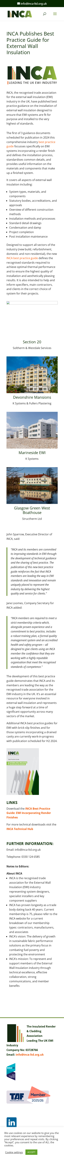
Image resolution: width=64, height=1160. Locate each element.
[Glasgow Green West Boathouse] (32, 504)
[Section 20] (32, 338)
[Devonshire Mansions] (32, 393)
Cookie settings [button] (14, 1152)
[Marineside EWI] (32, 448)
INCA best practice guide (22, 258)
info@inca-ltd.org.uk (30, 1054)
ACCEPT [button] (31, 1152)
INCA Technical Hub (19, 829)
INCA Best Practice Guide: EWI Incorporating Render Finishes (28, 813)
